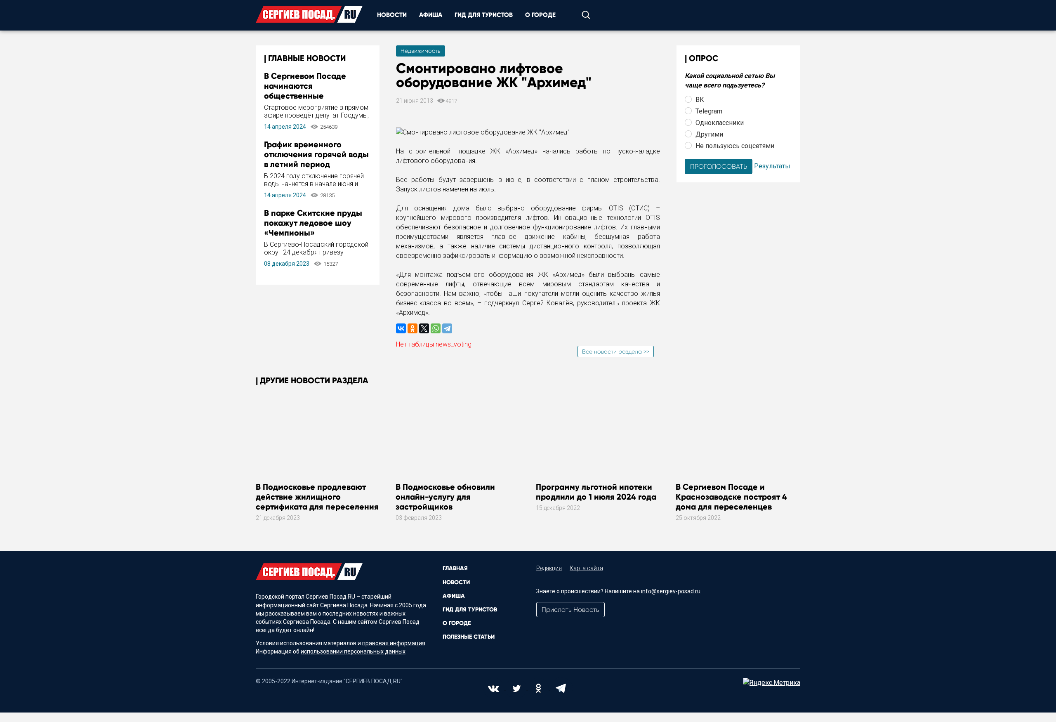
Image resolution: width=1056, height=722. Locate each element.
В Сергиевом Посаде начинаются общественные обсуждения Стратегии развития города (310, 95)
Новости (392, 15)
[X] (424, 328)
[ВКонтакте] (401, 328)
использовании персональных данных (353, 651)
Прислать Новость (570, 609)
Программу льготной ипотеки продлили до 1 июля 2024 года (596, 492)
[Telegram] (447, 328)
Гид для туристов (484, 15)
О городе (540, 15)
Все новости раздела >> (615, 351)
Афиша (430, 15)
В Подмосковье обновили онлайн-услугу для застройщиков (445, 497)
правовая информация (393, 643)
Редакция (549, 568)
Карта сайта (586, 568)
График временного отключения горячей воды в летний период (316, 154)
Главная (455, 568)
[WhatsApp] (436, 328)
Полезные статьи (469, 636)
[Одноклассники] (412, 328)
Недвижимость (421, 50)
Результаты (772, 166)
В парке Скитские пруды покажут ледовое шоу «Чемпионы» (313, 223)
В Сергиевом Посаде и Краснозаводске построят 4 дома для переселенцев (731, 497)
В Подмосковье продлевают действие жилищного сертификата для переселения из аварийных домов (317, 501)
